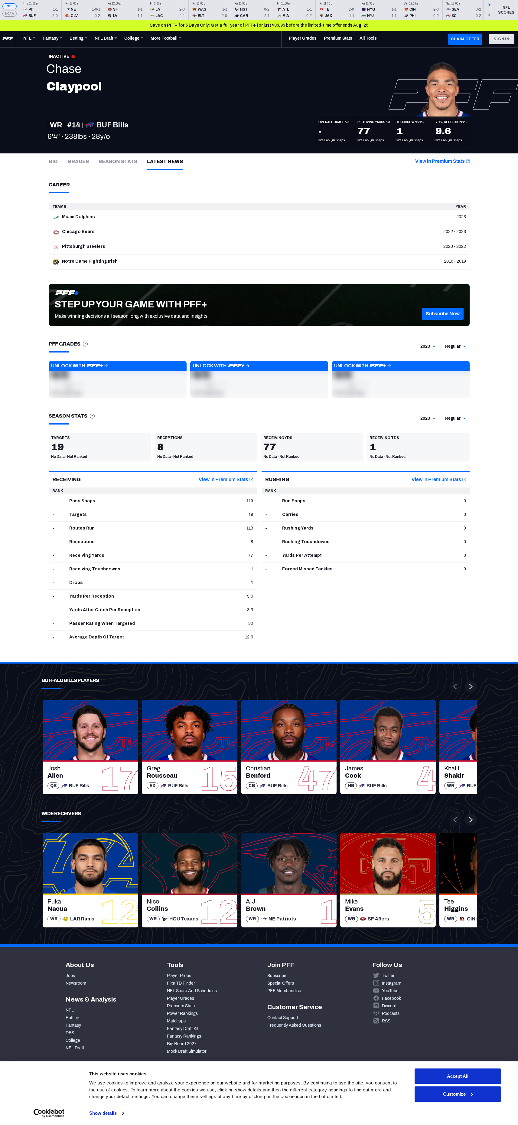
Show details (103, 1113)
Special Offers (280, 983)
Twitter (388, 975)
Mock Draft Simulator (187, 1051)
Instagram (391, 983)
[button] (442, 314)
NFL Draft (75, 1048)
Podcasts (390, 1013)
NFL (10, 6)
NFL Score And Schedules (192, 991)
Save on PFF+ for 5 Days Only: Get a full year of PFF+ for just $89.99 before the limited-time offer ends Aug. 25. (260, 25)
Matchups (176, 1021)
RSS (386, 1021)
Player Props (179, 975)
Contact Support (282, 1017)
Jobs (70, 975)
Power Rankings (182, 1013)
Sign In (502, 39)
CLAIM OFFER (465, 39)
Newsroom (76, 983)
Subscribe (276, 975)
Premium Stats (181, 1006)
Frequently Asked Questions (294, 1025)
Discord (389, 1006)
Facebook (391, 998)
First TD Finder (181, 983)
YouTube (390, 991)
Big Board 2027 (182, 1043)
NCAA (9, 13)
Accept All (457, 1076)
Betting (72, 1017)
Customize (454, 1094)
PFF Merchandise (284, 991)
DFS (70, 1033)
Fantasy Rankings (184, 1036)
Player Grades (180, 998)
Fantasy (73, 1025)
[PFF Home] (7, 39)
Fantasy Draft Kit (182, 1028)
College (73, 1040)
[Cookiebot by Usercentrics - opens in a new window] (48, 1113)
